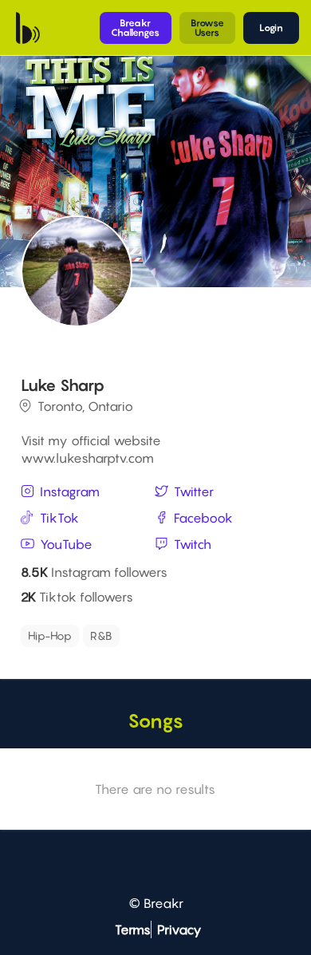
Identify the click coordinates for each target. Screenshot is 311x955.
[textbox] (199, 631)
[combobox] (153, 636)
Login (271, 28)
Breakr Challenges (135, 27)
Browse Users (207, 27)
